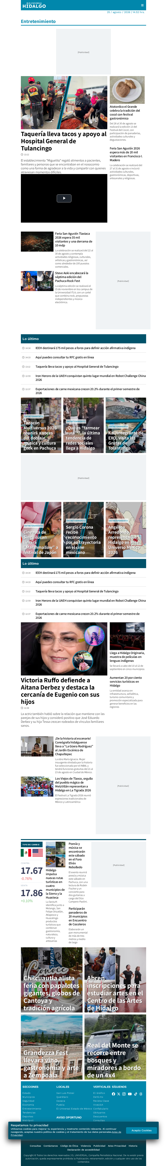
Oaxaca (60, 1101)
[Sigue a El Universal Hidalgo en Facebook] (114, 1094)
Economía (28, 1104)
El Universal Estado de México (74, 1108)
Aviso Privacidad (117, 1145)
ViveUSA (98, 1104)
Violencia (86, 1145)
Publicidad (99, 1145)
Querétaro (62, 1097)
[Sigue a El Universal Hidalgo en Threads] (141, 1094)
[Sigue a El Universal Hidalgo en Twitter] (119, 1094)
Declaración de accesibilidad (83, 1149)
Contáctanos (51, 1145)
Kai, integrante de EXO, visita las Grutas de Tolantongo (125, 440)
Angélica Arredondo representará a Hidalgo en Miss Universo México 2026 (124, 539)
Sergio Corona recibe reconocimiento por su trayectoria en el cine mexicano (83, 539)
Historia (133, 1145)
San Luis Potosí (65, 1093)
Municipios (29, 1097)
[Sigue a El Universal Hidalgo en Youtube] (131, 1094)
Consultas (99, 1120)
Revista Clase (101, 1101)
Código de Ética (69, 1145)
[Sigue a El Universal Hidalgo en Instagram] (125, 1094)
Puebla (60, 1104)
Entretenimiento (33, 416)
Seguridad (28, 1101)
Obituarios (99, 1112)
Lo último (31, 339)
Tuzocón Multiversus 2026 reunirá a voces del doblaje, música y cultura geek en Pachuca (40, 435)
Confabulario (100, 1108)
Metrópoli (28, 1120)
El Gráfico (99, 1093)
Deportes (28, 1116)
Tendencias (29, 1112)
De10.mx (98, 1097)
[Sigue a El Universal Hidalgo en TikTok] (136, 1094)
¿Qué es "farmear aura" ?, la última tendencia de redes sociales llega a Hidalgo (83, 438)
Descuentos (100, 1116)
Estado (27, 1093)
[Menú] (142, 5)
